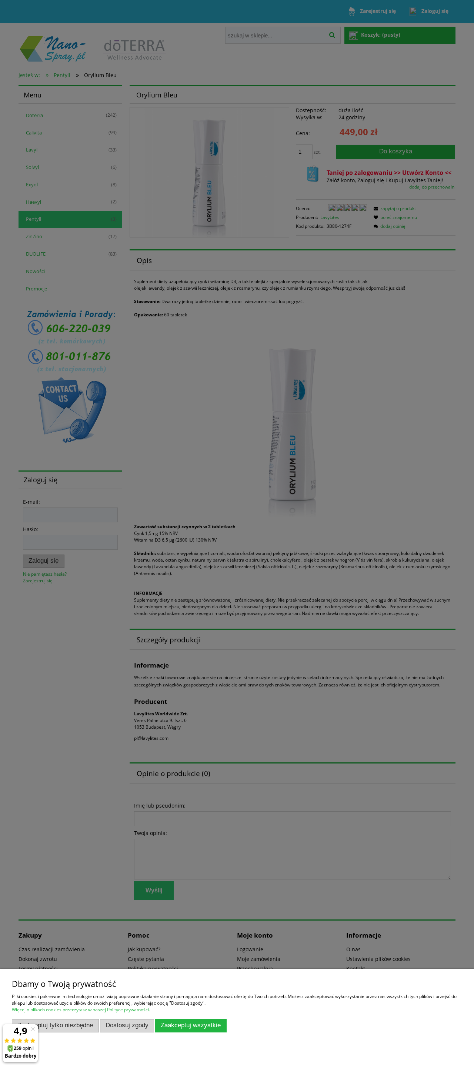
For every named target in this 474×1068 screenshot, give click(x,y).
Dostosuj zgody (127, 1025)
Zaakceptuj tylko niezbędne (55, 1025)
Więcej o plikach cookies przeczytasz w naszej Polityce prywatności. (81, 1010)
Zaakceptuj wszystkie (191, 1025)
